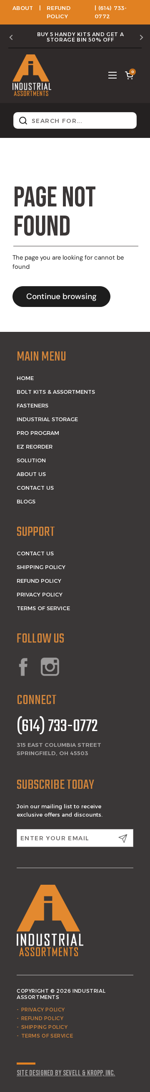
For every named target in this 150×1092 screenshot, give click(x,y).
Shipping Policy (41, 567)
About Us (31, 474)
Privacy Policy (39, 594)
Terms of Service (43, 608)
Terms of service (47, 1036)
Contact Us (35, 487)
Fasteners (32, 405)
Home (25, 378)
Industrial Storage (47, 419)
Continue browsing (61, 296)
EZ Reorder (34, 446)
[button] (129, 75)
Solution (31, 460)
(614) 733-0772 (57, 726)
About (22, 8)
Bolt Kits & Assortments (56, 391)
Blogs (26, 501)
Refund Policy (39, 580)
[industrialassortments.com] (31, 75)
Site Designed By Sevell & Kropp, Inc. (66, 1073)
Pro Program (38, 432)
